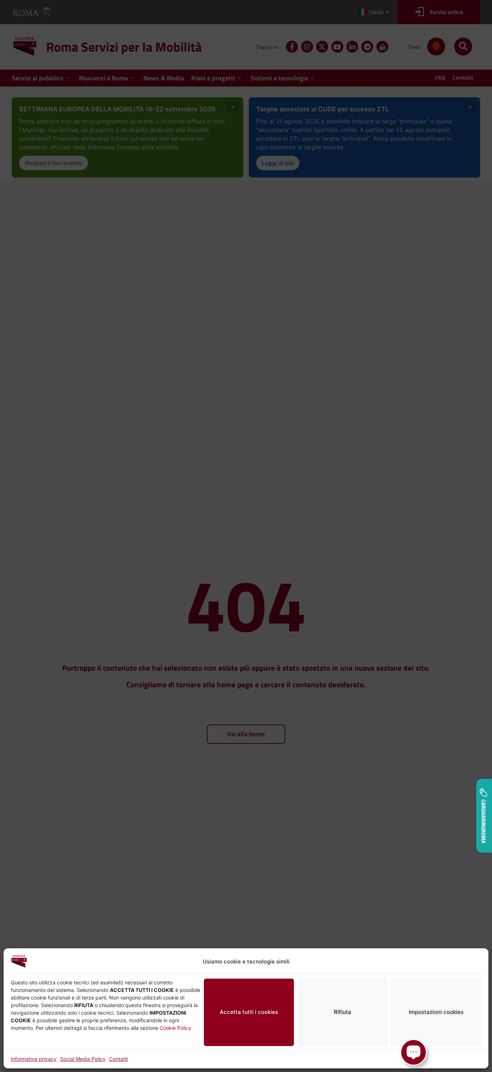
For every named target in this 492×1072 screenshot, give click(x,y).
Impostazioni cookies (436, 1012)
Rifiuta (342, 1012)
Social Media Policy (83, 1059)
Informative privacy (34, 1059)
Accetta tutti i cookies (249, 1012)
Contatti (118, 1059)
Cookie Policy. (176, 1028)
